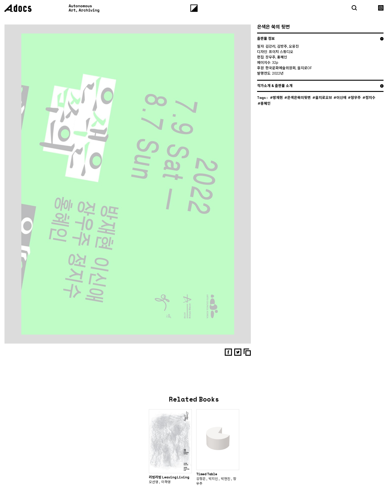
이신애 (341, 97)
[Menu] (194, 8)
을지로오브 (323, 97)
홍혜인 (265, 103)
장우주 (356, 97)
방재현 (278, 97)
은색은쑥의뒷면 (299, 97)
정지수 (370, 97)
